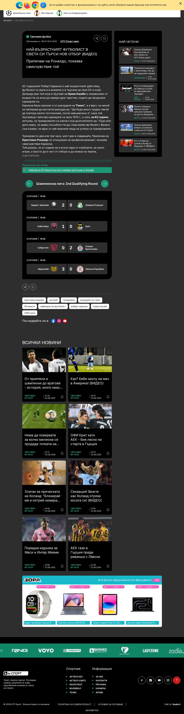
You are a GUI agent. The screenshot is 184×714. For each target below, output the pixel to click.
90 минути (29, 306)
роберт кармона (79, 306)
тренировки (69, 300)
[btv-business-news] (95, 650)
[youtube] (159, 680)
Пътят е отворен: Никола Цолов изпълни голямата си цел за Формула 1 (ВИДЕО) (144, 110)
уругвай (53, 300)
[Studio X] (176, 704)
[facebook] (142, 680)
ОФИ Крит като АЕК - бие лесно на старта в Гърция (86, 439)
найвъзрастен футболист (53, 306)
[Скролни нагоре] (177, 680)
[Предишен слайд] (29, 184)
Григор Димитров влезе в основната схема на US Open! (143, 127)
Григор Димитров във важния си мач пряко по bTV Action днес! (143, 53)
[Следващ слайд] (105, 184)
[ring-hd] (17, 650)
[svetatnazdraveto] (122, 650)
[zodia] (174, 650)
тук (157, 580)
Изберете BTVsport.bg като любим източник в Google (61, 170)
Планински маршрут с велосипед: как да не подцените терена (144, 70)
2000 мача (29, 313)
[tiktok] (150, 680)
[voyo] (43, 650)
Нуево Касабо (100, 306)
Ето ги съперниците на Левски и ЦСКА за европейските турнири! (144, 90)
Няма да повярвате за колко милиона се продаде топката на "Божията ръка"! (41, 439)
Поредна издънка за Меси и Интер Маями (42, 550)
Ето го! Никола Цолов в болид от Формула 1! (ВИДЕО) (144, 143)
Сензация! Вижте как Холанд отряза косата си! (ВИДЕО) (86, 496)
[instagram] (168, 680)
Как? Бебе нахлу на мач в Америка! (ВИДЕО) (90, 381)
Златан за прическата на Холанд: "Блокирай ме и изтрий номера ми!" (42, 496)
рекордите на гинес (90, 300)
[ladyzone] (148, 650)
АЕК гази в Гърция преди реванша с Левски (85, 552)
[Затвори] (180, 3)
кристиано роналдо (34, 300)
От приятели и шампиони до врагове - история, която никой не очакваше (43, 383)
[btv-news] (69, 650)
